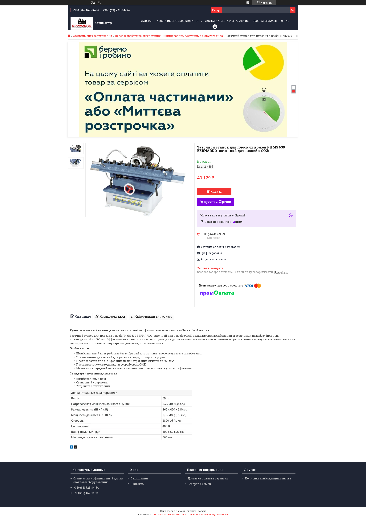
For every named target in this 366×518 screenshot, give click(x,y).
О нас (285, 21)
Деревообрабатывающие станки (138, 36)
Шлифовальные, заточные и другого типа (193, 36)
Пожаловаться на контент (170, 514)
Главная (146, 21)
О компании (139, 478)
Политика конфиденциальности (268, 478)
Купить (216, 191)
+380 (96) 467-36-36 (86, 493)
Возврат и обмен (265, 21)
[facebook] (71, 447)
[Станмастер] (82, 23)
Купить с (211, 202)
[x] (75, 447)
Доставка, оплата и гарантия (227, 21)
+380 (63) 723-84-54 (86, 487)
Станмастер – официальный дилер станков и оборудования (98, 480)
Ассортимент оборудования (178, 21)
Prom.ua (201, 510)
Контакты (138, 484)
